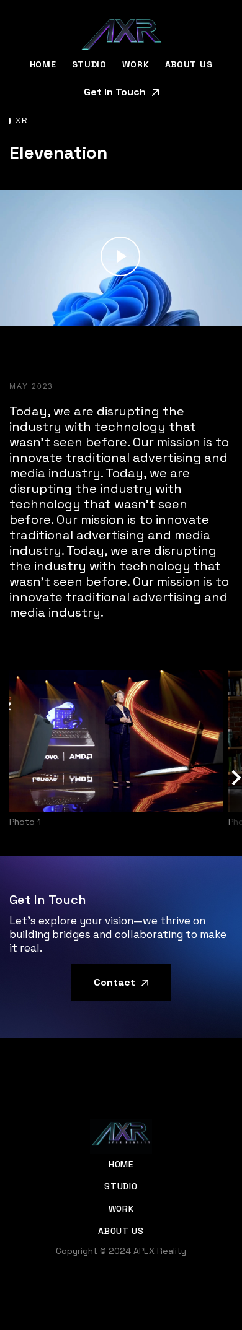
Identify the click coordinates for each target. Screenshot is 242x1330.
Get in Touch (115, 91)
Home (43, 64)
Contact (114, 982)
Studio (89, 64)
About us (189, 64)
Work (136, 64)
